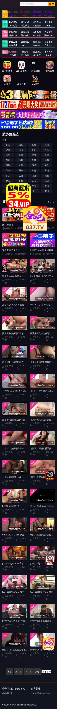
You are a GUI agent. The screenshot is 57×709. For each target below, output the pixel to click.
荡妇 (34, 165)
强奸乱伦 (37, 32)
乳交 (21, 181)
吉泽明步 (48, 52)
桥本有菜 (37, 55)
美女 (21, 170)
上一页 (18, 672)
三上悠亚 (25, 55)
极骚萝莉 (13, 45)
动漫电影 (48, 42)
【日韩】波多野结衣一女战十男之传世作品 (22, 448)
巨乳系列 (25, 25)
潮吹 (8, 165)
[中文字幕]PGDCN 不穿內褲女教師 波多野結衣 (24, 592)
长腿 (21, 155)
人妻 (34, 170)
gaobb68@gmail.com (41, 693)
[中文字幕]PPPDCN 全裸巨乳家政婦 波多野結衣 (24, 621)
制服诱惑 (13, 32)
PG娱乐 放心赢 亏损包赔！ (42, 250)
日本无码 (25, 22)
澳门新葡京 (7, 224)
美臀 (8, 155)
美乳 (34, 150)
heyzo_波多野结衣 (10, 506)
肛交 (47, 181)
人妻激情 (37, 25)
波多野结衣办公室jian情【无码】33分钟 (21, 419)
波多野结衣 (13, 52)
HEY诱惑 (37, 35)
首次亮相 (25, 35)
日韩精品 (25, 42)
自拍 (21, 145)
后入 (34, 181)
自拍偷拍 (25, 32)
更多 (49, 202)
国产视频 (13, 22)
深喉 (47, 175)
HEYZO (25, 45)
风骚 (47, 145)
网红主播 (13, 42)
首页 (9, 672)
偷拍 (8, 145)
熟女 (47, 165)
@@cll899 (7, 693)
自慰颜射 (48, 45)
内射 (8, 191)
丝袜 (34, 155)
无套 (21, 191)
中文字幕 (48, 22)
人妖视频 (48, 32)
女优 (5, 52)
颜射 (21, 186)
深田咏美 (37, 52)
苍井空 (49, 55)
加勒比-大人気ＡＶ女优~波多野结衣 (19, 304)
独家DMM (48, 35)
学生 (8, 170)
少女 (8, 175)
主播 (21, 175)
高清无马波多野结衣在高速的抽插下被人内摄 (23, 333)
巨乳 (47, 150)
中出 (47, 186)
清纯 (21, 150)
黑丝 (47, 155)
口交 (34, 175)
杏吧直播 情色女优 (11, 250)
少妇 (47, 170)
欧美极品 (48, 25)
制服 (8, 160)
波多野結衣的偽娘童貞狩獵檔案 (17, 276)
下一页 (28, 672)
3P (34, 191)
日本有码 (37, 22)
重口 (47, 191)
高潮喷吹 (37, 45)
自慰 (34, 160)
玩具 (21, 160)
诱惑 (8, 150)
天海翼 (13, 55)
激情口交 (37, 42)
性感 (34, 145)
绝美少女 (13, 35)
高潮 (47, 160)
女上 (8, 186)
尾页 (37, 672)
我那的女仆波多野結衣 (13, 362)
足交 (8, 181)
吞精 (34, 186)
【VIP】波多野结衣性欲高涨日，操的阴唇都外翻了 (26, 391)
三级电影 (13, 25)
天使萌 (25, 52)
